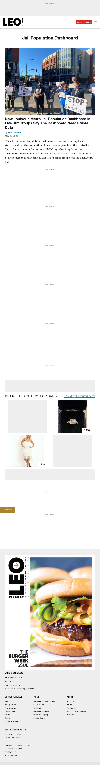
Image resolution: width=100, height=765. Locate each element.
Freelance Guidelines (13, 749)
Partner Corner (39, 718)
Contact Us (71, 708)
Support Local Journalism (77, 711)
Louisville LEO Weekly (13, 734)
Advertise (70, 705)
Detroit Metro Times (13, 738)
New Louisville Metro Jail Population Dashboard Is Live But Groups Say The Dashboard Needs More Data (47, 123)
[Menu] (96, 22)
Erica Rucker (14, 132)
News (7, 701)
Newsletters (84, 22)
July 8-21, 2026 (14, 672)
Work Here (71, 715)
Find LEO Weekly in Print (14, 685)
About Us (70, 701)
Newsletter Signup (40, 715)
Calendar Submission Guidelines (18, 745)
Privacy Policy (10, 752)
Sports (7, 718)
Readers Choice (40, 705)
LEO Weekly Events (41, 711)
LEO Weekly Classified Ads (44, 701)
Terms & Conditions (13, 755)
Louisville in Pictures (13, 721)
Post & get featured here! (79, 396)
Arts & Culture (10, 708)
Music (7, 715)
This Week (9, 682)
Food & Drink (10, 711)
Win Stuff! (37, 708)
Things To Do (10, 705)
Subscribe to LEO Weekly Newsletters (20, 688)
